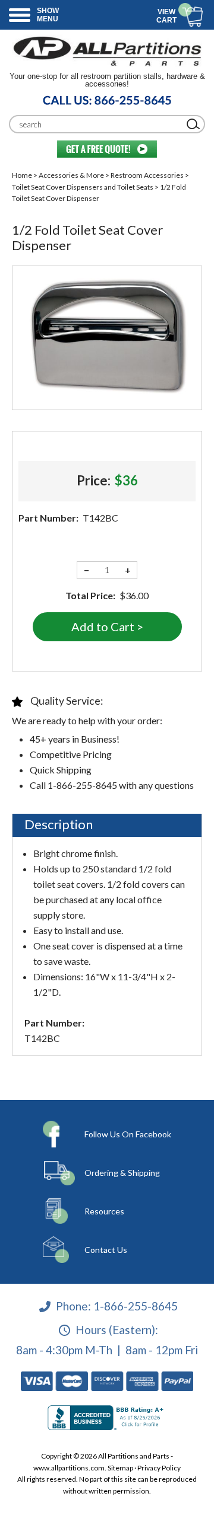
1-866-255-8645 (135, 1306)
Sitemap (120, 1467)
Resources (104, 1211)
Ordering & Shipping (122, 1173)
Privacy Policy (159, 1467)
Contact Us (105, 1250)
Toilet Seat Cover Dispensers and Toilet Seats (82, 187)
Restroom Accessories (147, 175)
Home (22, 175)
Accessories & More (71, 175)
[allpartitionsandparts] (107, 50)
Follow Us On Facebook (127, 1134)
